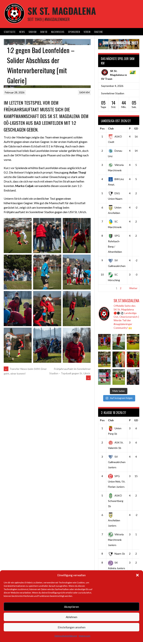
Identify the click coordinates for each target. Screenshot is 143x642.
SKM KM (32, 32)
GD (136, 128)
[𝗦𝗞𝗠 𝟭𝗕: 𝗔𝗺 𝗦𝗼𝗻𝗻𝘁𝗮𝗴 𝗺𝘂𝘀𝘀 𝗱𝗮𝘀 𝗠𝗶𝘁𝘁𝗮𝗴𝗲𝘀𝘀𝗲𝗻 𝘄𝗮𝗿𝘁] (133, 342)
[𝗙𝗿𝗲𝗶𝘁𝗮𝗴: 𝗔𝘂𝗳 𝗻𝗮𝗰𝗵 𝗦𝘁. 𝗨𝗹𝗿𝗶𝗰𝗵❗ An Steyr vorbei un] (104, 359)
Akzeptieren (71, 606)
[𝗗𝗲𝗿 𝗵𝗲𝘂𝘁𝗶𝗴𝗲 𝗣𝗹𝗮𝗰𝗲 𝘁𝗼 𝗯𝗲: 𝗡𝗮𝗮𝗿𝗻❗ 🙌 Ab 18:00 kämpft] (133, 377)
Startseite (9, 32)
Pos (102, 128)
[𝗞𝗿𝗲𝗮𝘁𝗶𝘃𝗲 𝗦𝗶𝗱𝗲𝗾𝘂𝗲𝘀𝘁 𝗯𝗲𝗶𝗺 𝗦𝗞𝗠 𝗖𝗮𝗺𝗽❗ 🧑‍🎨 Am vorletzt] (118, 359)
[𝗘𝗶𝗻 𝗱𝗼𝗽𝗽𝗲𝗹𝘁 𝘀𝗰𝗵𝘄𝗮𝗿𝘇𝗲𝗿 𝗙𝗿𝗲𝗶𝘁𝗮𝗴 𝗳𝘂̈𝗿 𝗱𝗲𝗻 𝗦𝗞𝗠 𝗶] (133, 359)
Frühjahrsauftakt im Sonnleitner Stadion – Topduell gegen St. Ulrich (70, 373)
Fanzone (98, 32)
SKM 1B (43, 32)
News (22, 32)
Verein (87, 32)
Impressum (84, 635)
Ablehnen (71, 617)
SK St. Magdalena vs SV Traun (114, 74)
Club (111, 128)
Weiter (133, 288)
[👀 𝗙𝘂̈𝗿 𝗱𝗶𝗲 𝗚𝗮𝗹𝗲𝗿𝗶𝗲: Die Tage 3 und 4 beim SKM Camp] (118, 377)
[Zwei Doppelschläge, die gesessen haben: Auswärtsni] (104, 377)
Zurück (104, 288)
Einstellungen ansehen (71, 627)
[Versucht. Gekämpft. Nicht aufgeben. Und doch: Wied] (104, 342)
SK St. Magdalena (62, 10)
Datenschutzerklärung (66, 635)
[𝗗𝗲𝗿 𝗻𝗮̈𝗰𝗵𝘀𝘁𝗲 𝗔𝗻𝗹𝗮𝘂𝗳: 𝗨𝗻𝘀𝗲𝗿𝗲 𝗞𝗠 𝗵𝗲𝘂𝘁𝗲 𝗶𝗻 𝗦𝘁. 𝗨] (118, 342)
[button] (137, 575)
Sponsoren (74, 32)
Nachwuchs (57, 32)
